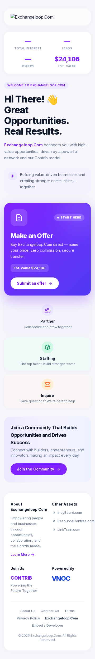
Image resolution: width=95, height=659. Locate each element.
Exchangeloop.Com (61, 618)
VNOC (61, 578)
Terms (69, 611)
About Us (27, 611)
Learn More (20, 554)
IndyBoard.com (70, 512)
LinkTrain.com (69, 529)
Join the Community (35, 469)
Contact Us (50, 611)
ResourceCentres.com (76, 521)
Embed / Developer (47, 625)
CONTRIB (21, 578)
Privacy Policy (28, 618)
